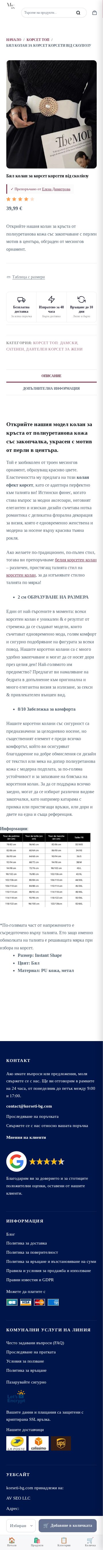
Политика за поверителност (32, 1252)
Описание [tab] (51, 376)
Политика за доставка (26, 1243)
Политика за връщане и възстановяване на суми (51, 1261)
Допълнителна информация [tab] (51, 389)
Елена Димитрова (56, 189)
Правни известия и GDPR (30, 1279)
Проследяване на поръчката (32, 1116)
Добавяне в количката (71, 1525)
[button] (25, 277)
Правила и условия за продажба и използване (48, 1270)
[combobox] (47, 12)
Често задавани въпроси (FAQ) (35, 1342)
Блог (10, 1234)
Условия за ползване (25, 1361)
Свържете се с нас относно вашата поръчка (47, 1125)
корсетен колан (21, 575)
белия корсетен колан (76, 559)
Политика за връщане (26, 1370)
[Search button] (78, 12)
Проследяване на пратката (31, 1351)
